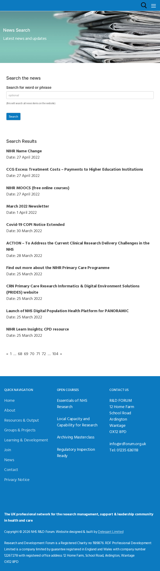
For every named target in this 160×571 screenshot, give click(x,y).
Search (13, 116)
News (9, 459)
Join (7, 449)
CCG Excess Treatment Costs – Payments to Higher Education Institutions (74, 169)
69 (26, 353)
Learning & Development (26, 440)
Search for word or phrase (28, 87)
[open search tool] (144, 5)
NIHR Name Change (24, 151)
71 (38, 353)
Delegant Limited (110, 531)
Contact (11, 469)
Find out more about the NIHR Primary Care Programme (58, 267)
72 (44, 353)
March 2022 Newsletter (27, 206)
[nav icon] (153, 5)
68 (20, 353)
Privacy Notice (17, 479)
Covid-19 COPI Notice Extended (35, 224)
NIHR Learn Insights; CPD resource (37, 329)
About (9, 410)
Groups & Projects (19, 430)
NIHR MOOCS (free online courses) (37, 187)
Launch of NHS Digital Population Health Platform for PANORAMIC (67, 310)
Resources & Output (21, 420)
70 (32, 353)
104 (55, 353)
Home (9, 400)
